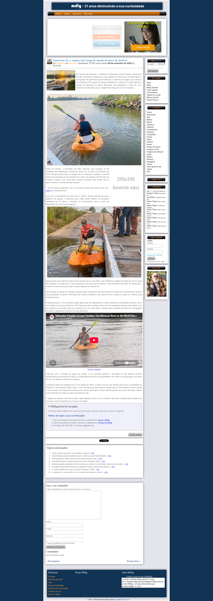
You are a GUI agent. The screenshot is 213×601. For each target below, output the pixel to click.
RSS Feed (88, 13)
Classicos (150, 124)
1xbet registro (152, 90)
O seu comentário (68, 489)
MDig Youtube (152, 87)
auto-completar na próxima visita (61, 543)
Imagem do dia (153, 149)
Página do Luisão (153, 95)
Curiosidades (152, 129)
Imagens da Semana (155, 152)
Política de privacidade (58, 588)
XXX (148, 171)
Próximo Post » (133, 561)
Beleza (149, 120)
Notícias (72, 63)
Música (149, 157)
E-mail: (48, 529)
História (150, 142)
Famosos (150, 132)
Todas (149, 112)
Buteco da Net (152, 97)
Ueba (149, 82)
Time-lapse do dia (154, 167)
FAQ (50, 582)
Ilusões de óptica (153, 147)
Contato (51, 576)
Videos (149, 169)
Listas (149, 154)
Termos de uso (54, 591)
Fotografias (151, 134)
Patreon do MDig (105, 423)
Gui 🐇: (149, 191)
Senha (150, 249)
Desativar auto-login (157, 261)
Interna (158, 61)
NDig (149, 85)
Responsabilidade (56, 585)
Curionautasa (152, 92)
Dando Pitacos (152, 100)
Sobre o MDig (54, 594)
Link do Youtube (94, 369)
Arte (148, 117)
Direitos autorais (55, 579)
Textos (149, 164)
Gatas (149, 139)
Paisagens (151, 162)
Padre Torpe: (152, 201)
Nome (48, 522)
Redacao (61, 63)
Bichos (149, 122)
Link (92, 453)
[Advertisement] (70, 37)
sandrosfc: (151, 197)
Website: (49, 536)
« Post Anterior (53, 561)
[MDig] (76, 5)
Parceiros (76, 13)
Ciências (150, 127)
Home (58, 13)
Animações (151, 115)
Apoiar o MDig (103, 420)
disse (48, 190)
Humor (149, 144)
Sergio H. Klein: (153, 193)
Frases (67, 13)
